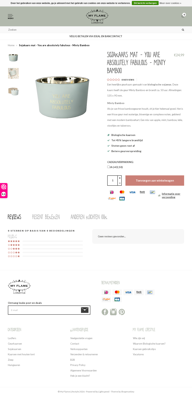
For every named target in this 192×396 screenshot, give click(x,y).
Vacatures (138, 354)
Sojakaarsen (14, 349)
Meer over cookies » (170, 3)
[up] (120, 178)
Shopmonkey (127, 391)
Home (11, 45)
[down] (120, 183)
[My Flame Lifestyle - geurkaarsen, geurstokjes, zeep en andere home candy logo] (97, 16)
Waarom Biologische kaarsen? (149, 343)
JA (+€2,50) (116, 167)
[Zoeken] (183, 29)
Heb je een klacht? (80, 375)
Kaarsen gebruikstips (144, 349)
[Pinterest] (121, 311)
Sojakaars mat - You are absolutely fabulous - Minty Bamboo (54, 45)
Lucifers (12, 338)
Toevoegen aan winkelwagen (155, 180)
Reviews (14, 217)
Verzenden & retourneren (84, 354)
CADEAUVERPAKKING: (120, 162)
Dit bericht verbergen (145, 3)
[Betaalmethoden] (112, 192)
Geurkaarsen (15, 343)
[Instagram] (113, 311)
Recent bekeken (46, 217)
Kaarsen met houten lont (21, 354)
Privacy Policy (78, 365)
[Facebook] (105, 311)
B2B (72, 359)
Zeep (11, 359)
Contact (74, 343)
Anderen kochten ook (89, 217)
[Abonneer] (85, 310)
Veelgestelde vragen (81, 338)
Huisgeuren (14, 365)
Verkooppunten (79, 349)
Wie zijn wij (139, 338)
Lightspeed (103, 391)
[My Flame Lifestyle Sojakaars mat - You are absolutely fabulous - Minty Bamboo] (63, 89)
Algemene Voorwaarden (83, 370)
